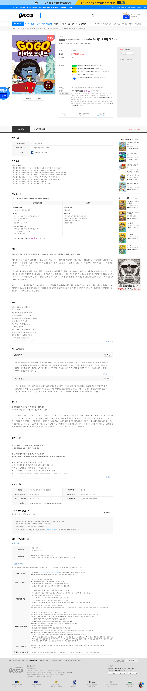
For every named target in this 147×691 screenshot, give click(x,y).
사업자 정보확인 (67, 672)
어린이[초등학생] (39, 168)
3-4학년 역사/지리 (54, 177)
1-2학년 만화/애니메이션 (47, 172)
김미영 (61, 43)
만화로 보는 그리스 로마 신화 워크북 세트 (132, 165)
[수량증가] (133, 53)
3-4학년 (36, 174)
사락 (62, 24)
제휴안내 (67, 660)
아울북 (76, 43)
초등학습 (36, 181)
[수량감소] (124, 53)
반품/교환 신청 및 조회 (46, 572)
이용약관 (24, 660)
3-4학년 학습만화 (61, 174)
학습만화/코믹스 (38, 184)
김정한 (68, 43)
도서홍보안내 (53, 660)
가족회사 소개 (131, 660)
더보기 (136, 139)
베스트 (27, 24)
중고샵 (20, 28)
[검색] (93, 15)
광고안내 (60, 660)
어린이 (41, 28)
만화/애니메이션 (68, 28)
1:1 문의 (56, 572)
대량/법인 (138, 24)
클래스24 (74, 24)
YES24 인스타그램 (123, 661)
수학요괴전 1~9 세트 (133, 175)
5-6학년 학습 (44, 179)
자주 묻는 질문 (122, 673)
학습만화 (80, 28)
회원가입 (118, 7)
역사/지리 (52, 170)
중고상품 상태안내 (63, 88)
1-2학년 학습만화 (61, 172)
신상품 (32, 24)
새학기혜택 (98, 24)
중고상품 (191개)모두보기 (83, 114)
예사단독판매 (107, 24)
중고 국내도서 (31, 28)
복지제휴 (73, 660)
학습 (46, 170)
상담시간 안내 (132, 673)
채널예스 (57, 24)
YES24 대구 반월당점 (77, 91)
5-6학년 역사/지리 (54, 179)
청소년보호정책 (43, 660)
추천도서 (131, 24)
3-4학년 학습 (44, 177)
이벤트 (38, 24)
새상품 (62, 114)
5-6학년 (36, 179)
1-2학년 (36, 172)
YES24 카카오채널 (115, 661)
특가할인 (124, 24)
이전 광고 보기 (138, 18)
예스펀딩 (67, 24)
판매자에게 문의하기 (52, 530)
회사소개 (11, 660)
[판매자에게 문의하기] (104, 97)
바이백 (43, 24)
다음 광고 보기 (140, 18)
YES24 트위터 (120, 661)
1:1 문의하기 (113, 673)
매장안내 (49, 24)
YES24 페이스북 (118, 661)
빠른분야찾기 (18, 23)
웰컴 (14, 28)
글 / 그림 (66, 43)
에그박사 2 (130, 223)
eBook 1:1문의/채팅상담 (128, 670)
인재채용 (17, 660)
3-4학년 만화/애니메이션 (47, 174)
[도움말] (67, 57)
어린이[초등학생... (53, 28)
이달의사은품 (117, 24)
